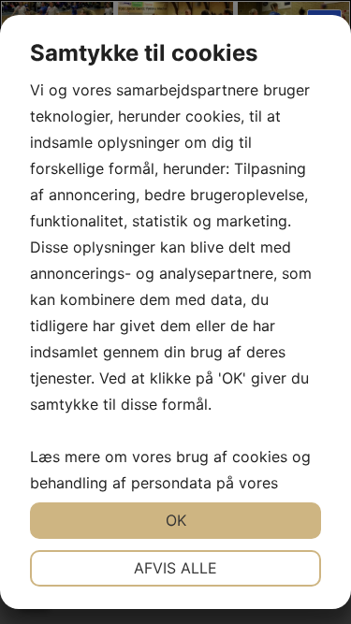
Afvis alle (175, 568)
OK (176, 520)
